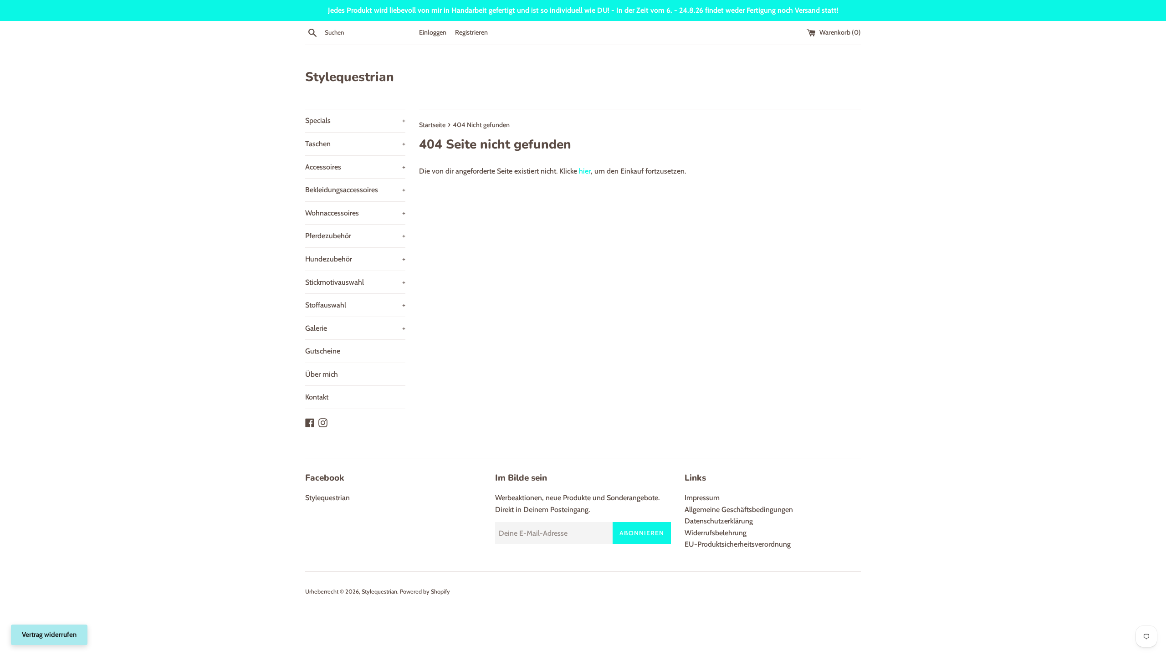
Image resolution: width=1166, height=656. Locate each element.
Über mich (321, 374)
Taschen (355, 143)
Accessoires (355, 167)
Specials (355, 120)
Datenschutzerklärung (719, 521)
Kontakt (316, 397)
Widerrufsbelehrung (716, 532)
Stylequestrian (349, 77)
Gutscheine (322, 351)
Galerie (355, 328)
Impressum (702, 497)
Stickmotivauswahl (355, 282)
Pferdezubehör (355, 235)
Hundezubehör (355, 259)
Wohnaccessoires (355, 213)
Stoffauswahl (355, 305)
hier (585, 171)
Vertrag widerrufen (49, 634)
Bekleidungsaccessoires (355, 189)
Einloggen (432, 32)
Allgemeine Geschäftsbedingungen (739, 509)
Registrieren (471, 32)
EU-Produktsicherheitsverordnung (738, 544)
